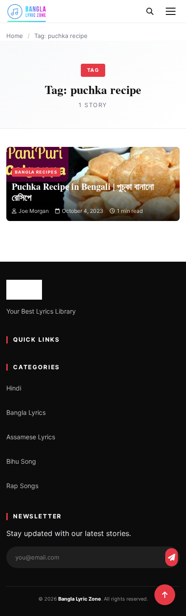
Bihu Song (21, 461)
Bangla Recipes (36, 171)
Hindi (13, 388)
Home (14, 35)
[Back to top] (164, 594)
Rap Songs (22, 485)
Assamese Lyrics (30, 437)
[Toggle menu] (171, 11)
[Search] (150, 11)
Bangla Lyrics (26, 412)
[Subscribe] (171, 557)
